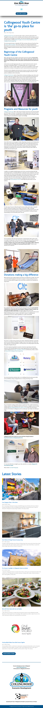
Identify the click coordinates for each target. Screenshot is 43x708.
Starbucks (23, 349)
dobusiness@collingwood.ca (21, 667)
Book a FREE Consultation (21, 13)
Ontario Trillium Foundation (10, 44)
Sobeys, (15, 349)
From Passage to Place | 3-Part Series (10, 502)
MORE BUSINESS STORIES (9, 653)
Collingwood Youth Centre (9, 35)
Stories (12, 32)
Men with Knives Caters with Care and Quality (12, 609)
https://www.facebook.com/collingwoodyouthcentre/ (13, 437)
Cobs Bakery (19, 349)
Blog (10, 32)
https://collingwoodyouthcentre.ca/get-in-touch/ (18, 407)
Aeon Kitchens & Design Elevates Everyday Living (12, 540)
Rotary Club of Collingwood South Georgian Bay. (14, 351)
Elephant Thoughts (18, 39)
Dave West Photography (13, 467)
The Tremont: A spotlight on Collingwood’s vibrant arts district (15, 568)
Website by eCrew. (31, 706)
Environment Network (26, 39)
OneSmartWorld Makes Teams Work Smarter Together (13, 642)
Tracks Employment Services (15, 179)
